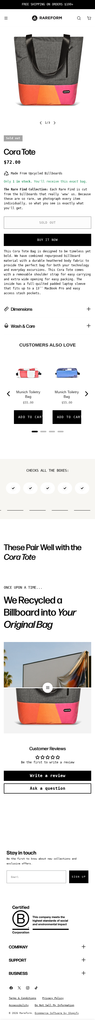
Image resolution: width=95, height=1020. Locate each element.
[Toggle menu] (6, 18)
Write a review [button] (47, 775)
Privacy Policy (53, 998)
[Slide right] (54, 123)
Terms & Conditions (22, 998)
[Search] (79, 18)
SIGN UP (79, 877)
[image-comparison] (47, 687)
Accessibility (19, 1005)
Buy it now (47, 240)
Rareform (26, 1013)
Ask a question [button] (47, 788)
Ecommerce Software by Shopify (57, 1013)
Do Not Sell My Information (54, 1005)
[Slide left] (41, 123)
